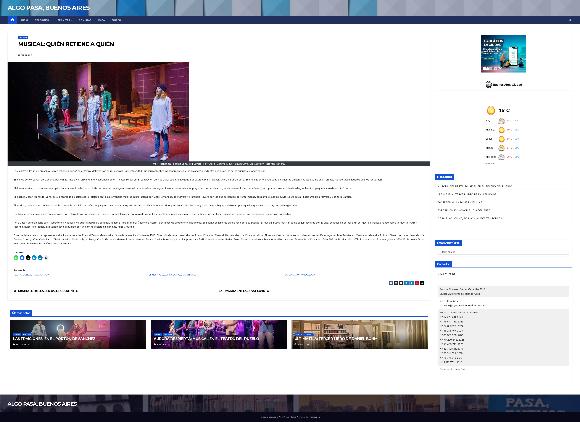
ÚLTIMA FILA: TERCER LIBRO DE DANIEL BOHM (336, 339)
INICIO (24, 20)
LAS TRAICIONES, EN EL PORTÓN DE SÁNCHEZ (54, 339)
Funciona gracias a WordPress (274, 417)
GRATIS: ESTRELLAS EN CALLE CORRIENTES (48, 291)
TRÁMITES (64, 20)
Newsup (301, 417)
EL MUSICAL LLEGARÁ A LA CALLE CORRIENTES (172, 274)
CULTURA (23, 37)
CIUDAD (17, 335)
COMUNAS (85, 20)
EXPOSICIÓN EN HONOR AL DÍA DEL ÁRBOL (465, 210)
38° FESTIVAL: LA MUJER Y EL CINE (460, 202)
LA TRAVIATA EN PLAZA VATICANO (242, 291)
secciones (42, 20)
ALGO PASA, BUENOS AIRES (48, 7)
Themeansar (314, 417)
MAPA (101, 20)
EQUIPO (116, 20)
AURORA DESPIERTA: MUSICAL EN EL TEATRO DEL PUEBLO (206, 339)
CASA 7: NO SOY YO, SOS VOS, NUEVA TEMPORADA (470, 218)
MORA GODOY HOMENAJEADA (300, 274)
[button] (570, 20)
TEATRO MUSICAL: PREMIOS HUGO (31, 274)
